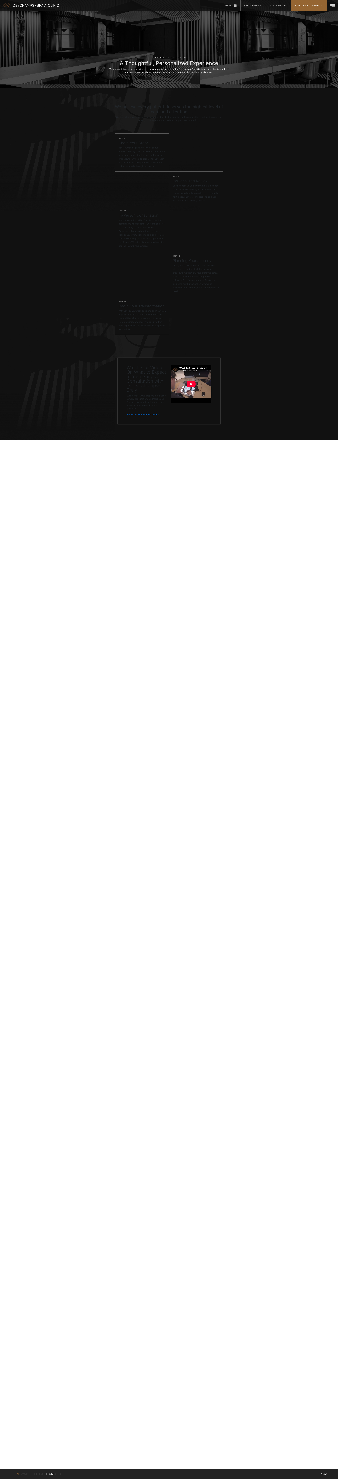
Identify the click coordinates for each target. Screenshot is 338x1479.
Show (324, 1474)
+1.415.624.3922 (279, 5)
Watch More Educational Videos (143, 414)
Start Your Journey (307, 5)
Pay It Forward (253, 5)
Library (228, 5)
